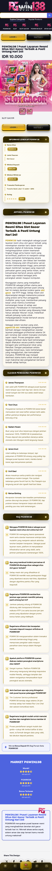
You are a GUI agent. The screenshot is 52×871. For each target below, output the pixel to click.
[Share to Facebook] (14, 861)
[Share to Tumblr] (42, 861)
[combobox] (23, 15)
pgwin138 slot (12, 327)
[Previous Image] (2, 86)
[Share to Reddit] (35, 861)
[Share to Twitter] (7, 861)
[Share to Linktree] (21, 861)
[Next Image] (50, 86)
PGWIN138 (10, 240)
